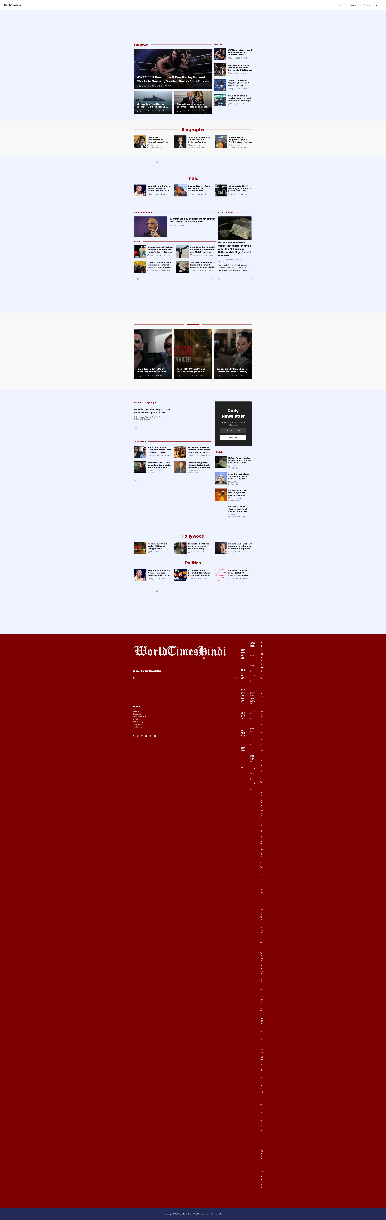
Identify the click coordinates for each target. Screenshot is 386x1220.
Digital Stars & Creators (198, 147)
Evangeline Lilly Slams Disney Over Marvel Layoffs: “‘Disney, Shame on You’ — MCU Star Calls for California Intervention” (199, 550)
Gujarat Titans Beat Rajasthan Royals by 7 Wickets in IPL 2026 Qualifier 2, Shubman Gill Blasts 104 (239, 85)
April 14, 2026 (236, 145)
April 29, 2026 (195, 470)
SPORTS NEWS (243, 674)
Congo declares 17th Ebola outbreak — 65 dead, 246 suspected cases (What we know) (160, 250)
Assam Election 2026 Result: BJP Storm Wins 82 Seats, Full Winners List (199, 574)
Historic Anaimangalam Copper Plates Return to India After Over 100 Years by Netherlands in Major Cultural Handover (234, 249)
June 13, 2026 (159, 86)
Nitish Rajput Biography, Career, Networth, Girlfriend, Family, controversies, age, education (199, 142)
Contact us (137, 714)
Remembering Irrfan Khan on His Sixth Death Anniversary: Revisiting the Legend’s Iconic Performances (199, 467)
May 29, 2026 (235, 104)
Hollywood (166, 552)
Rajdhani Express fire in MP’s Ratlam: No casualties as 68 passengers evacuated (199, 189)
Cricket (245, 89)
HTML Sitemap (138, 727)
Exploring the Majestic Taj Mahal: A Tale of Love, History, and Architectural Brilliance (239, 477)
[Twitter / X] (138, 736)
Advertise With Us (139, 717)
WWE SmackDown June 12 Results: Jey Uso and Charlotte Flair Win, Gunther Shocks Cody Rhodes (173, 79)
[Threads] (155, 736)
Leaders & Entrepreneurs (239, 147)
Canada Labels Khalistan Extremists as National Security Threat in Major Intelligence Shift (159, 266)
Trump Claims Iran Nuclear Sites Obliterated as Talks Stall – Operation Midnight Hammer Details (193, 108)
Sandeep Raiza (146, 86)
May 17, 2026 (195, 194)
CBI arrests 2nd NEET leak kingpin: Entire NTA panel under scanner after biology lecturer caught (239, 191)
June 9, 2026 (234, 73)
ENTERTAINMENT (243, 696)
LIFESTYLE (243, 715)
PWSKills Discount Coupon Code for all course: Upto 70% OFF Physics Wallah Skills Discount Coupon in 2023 (152, 414)
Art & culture (225, 262)
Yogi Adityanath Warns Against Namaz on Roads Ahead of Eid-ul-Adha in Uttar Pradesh (159, 189)
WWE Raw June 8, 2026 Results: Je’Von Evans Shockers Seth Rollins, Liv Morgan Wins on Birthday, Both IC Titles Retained (240, 70)
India (205, 194)
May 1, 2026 (197, 270)
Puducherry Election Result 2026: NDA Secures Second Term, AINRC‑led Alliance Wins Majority (239, 575)
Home (332, 5)
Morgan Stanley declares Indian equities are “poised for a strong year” (193, 220)
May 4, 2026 (154, 270)
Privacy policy (138, 722)
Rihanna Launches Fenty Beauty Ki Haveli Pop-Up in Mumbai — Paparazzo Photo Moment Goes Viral (240, 549)
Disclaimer (137, 719)
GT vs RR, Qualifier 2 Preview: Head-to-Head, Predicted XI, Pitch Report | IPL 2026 (240, 99)
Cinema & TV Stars (156, 147)
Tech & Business (178, 226)
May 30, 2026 (235, 88)
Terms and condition (140, 724)
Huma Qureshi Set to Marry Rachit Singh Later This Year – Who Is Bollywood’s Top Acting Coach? (152, 373)
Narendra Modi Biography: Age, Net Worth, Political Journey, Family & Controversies (240, 141)
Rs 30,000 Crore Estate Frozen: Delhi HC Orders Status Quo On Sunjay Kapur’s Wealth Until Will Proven (199, 452)
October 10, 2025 (237, 498)
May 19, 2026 (155, 194)
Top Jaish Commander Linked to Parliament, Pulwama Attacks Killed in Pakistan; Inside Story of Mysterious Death (202, 267)
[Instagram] (142, 736)
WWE (169, 86)
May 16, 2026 (154, 255)
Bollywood (166, 455)
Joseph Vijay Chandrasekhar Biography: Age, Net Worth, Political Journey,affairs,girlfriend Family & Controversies (159, 143)
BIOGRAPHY (243, 733)
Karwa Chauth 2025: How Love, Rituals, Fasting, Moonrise (238, 492)
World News (354, 5)
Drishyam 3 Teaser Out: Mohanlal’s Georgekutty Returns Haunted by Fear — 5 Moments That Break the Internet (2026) (159, 468)
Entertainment (369, 5)
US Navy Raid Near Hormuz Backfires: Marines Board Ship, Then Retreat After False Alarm (153, 107)
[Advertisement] (193, 25)
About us (136, 711)
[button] (345, 5)
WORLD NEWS (243, 654)
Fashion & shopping (143, 419)
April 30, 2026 (160, 111)
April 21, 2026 (200, 111)
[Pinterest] (150, 736)
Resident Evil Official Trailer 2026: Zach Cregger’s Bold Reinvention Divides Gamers (191, 372)
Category (341, 5)
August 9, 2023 (157, 417)
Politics (165, 194)
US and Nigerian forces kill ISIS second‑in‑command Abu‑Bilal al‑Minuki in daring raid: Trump (202, 250)
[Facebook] (133, 736)
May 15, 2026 (154, 145)
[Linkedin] (146, 736)
